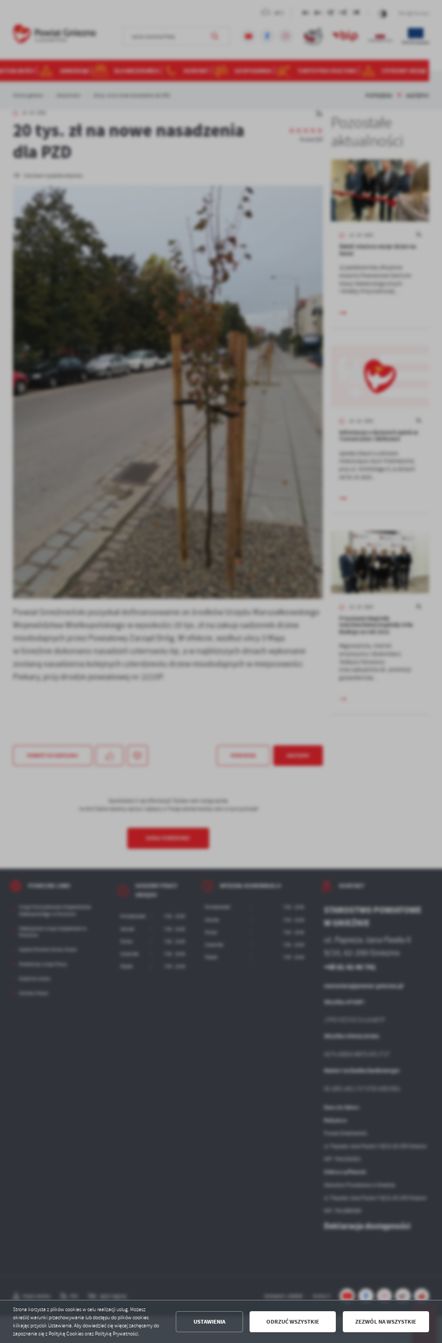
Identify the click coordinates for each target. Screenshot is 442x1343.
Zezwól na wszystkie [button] (385, 1322)
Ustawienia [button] (209, 1322)
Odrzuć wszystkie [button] (292, 1322)
